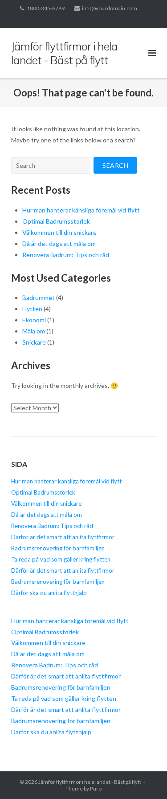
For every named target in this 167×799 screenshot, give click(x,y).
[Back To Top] (145, 777)
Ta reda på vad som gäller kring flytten (60, 559)
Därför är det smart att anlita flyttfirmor (62, 537)
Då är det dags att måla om (59, 243)
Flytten (32, 308)
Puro (96, 788)
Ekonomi (34, 320)
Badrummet (38, 297)
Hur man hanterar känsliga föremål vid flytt (81, 210)
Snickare (34, 342)
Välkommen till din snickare (59, 232)
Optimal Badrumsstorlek (56, 221)
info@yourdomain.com (109, 8)
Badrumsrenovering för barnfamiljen (58, 548)
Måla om (33, 331)
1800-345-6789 (46, 8)
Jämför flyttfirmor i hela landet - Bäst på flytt (89, 781)
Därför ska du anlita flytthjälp (49, 592)
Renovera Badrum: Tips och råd (65, 254)
